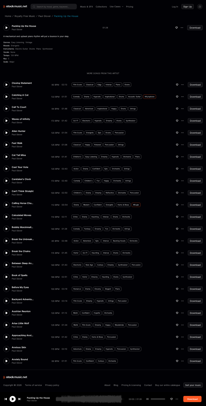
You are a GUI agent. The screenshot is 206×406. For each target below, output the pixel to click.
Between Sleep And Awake (23, 263)
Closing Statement (22, 83)
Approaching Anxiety (23, 335)
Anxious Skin (19, 347)
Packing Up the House (38, 397)
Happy (114, 109)
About (107, 385)
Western (86, 205)
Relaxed (97, 145)
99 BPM (55, 361)
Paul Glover (32, 400)
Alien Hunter (18, 131)
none (13, 52)
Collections (101, 6)
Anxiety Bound (20, 359)
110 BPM (55, 217)
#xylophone (149, 97)
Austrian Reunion (21, 311)
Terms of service (33, 385)
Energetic (15, 45)
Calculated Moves (21, 215)
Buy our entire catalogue (167, 385)
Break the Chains (21, 251)
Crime (75, 217)
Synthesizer (47, 49)
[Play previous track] (5, 399)
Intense (109, 85)
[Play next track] (19, 399)
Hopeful (97, 313)
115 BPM (55, 253)
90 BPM (55, 85)
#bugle (136, 205)
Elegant (108, 289)
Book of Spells (19, 275)
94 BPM (55, 109)
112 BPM (55, 205)
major (12, 62)
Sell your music (193, 385)
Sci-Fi (75, 121)
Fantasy (87, 229)
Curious (100, 265)
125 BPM (55, 145)
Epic (99, 133)
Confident (96, 169)
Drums (32, 49)
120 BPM (14, 55)
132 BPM (55, 97)
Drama (86, 97)
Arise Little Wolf (20, 323)
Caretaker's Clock (21, 179)
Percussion (119, 133)
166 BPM (55, 277)
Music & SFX (86, 6)
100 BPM (55, 193)
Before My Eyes (20, 287)
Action (76, 169)
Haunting (95, 217)
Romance (77, 289)
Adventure (89, 109)
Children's (77, 157)
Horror (75, 253)
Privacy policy (52, 385)
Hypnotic (97, 97)
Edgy (99, 85)
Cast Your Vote (20, 167)
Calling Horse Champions (23, 203)
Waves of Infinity (21, 119)
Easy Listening (17, 42)
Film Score (77, 85)
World (75, 313)
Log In (175, 6)
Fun (98, 181)
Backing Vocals (119, 241)
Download (195, 27)
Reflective (110, 193)
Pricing (129, 6)
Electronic (86, 121)
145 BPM (55, 157)
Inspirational (110, 97)
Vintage (29, 42)
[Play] (13, 399)
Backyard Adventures (23, 299)
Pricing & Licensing (131, 385)
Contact (148, 385)
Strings (133, 109)
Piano (38, 49)
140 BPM (55, 229)
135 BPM (55, 325)
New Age (89, 265)
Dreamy (109, 121)
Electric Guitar (21, 49)
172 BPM (55, 121)
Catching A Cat (20, 95)
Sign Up (187, 6)
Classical (89, 85)
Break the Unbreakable (23, 239)
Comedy (76, 97)
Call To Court (19, 107)
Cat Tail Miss (19, 155)
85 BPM (55, 241)
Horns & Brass (123, 205)
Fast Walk (17, 143)
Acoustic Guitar (134, 97)
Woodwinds (119, 325)
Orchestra (127, 157)
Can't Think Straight (22, 191)
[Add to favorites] (171, 399)
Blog (116, 385)
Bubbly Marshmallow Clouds (23, 227)
